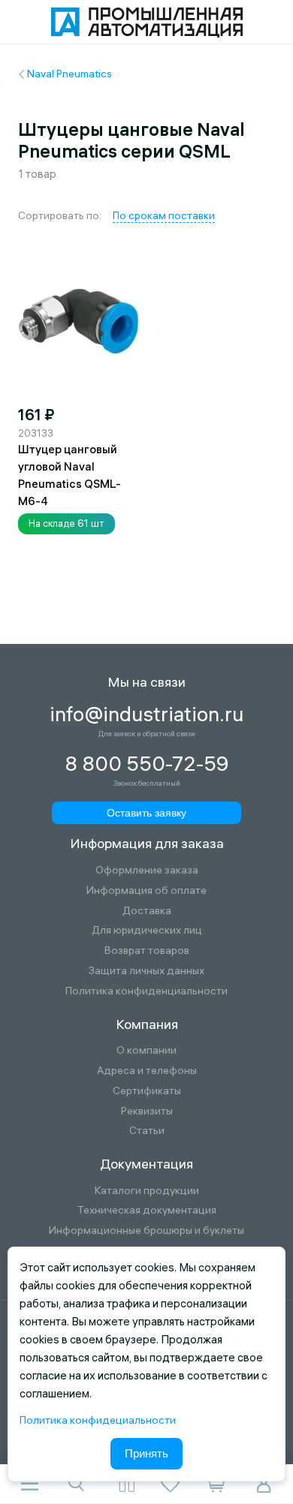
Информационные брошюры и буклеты (146, 1230)
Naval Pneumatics (69, 73)
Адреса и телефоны (147, 1070)
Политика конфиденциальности (146, 991)
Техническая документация (146, 1210)
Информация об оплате (146, 890)
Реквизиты (147, 1111)
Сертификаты (147, 1090)
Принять (146, 1453)
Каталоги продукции (147, 1190)
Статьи (147, 1130)
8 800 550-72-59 (147, 764)
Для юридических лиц (147, 930)
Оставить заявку (146, 813)
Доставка (146, 910)
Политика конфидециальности (98, 1420)
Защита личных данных (146, 970)
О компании (146, 1050)
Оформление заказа (146, 870)
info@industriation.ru (146, 714)
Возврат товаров (146, 950)
